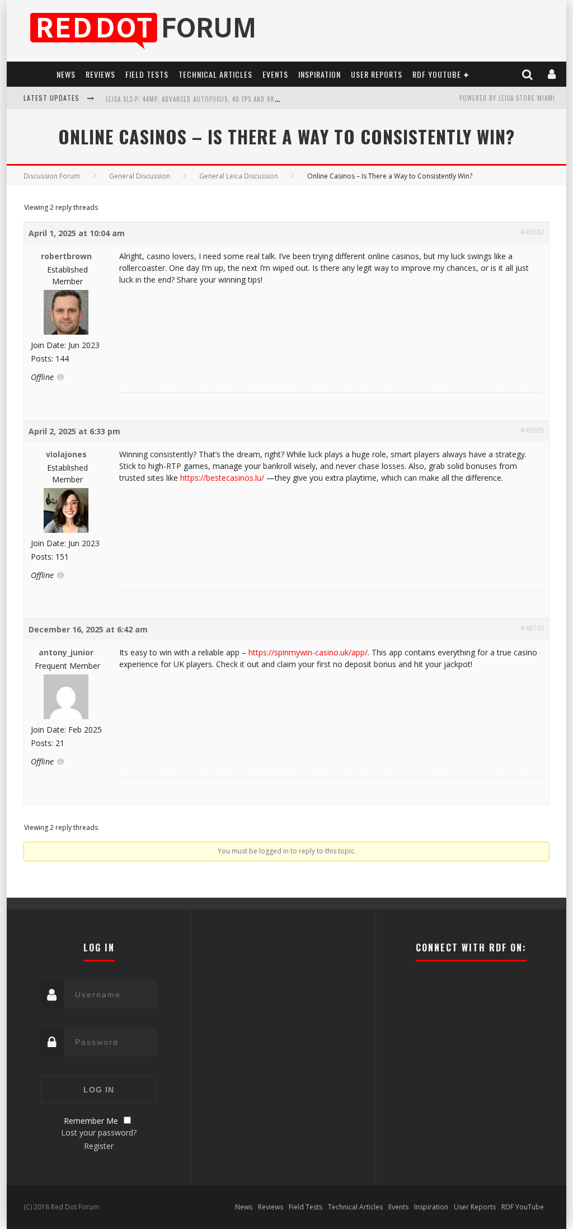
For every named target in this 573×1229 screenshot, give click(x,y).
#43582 (532, 232)
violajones (66, 454)
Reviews (100, 74)
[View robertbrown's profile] (66, 332)
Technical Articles (215, 74)
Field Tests (146, 74)
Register (99, 1146)
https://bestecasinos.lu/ (222, 477)
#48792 (532, 628)
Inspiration (319, 74)
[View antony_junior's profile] (66, 716)
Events (275, 74)
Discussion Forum (52, 176)
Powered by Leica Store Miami (507, 97)
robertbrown (66, 256)
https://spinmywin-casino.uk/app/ (308, 652)
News (66, 74)
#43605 (532, 430)
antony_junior (66, 652)
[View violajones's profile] (66, 530)
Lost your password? (99, 1132)
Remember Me (91, 1120)
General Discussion (139, 176)
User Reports (376, 74)
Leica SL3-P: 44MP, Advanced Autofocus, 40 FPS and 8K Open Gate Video (218, 99)
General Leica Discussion (238, 176)
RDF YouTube (436, 74)
